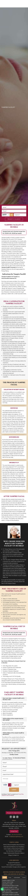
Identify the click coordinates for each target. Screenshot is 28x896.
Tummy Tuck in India (7, 882)
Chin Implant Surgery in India (10, 892)
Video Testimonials (8, 853)
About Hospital (11, 844)
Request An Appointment (14, 813)
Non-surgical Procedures (14, 865)
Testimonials (17, 851)
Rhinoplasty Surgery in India (9, 887)
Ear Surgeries (22, 867)
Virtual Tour (14, 831)
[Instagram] (17, 816)
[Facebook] (10, 816)
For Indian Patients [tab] (7, 758)
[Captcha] (9, 784)
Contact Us (16, 855)
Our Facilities (20, 846)
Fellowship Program (17, 849)
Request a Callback (14, 219)
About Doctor (20, 844)
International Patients (10, 846)
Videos (22, 853)
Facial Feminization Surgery (9, 867)
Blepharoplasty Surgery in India (10, 889)
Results (17, 853)
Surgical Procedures (13, 862)
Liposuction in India (7, 884)
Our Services (9, 851)
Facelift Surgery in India (8, 880)
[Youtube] (14, 816)
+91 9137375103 (16, 834)
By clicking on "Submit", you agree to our (13, 795)
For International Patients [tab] (19, 758)
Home (5, 844)
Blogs (10, 855)
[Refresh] (11, 214)
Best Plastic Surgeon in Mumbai (10, 894)
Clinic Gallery (7, 849)
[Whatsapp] (2, 889)
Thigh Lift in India (6, 891)
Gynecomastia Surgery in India (10, 885)
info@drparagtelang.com (16, 836)
